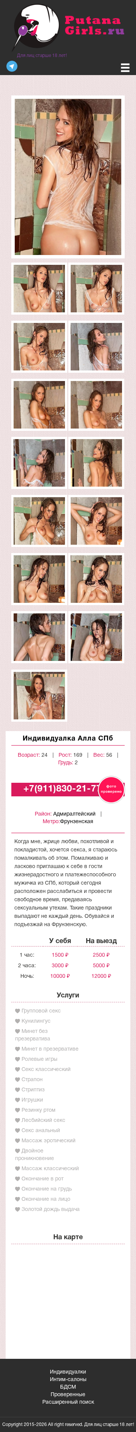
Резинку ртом (39, 1110)
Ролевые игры (39, 1059)
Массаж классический (50, 1168)
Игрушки (32, 1100)
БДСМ (68, 1387)
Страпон (32, 1079)
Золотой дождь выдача (51, 1209)
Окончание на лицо (46, 1199)
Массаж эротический (49, 1141)
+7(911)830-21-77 (62, 789)
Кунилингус (36, 1021)
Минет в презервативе (50, 1049)
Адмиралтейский (74, 814)
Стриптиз (33, 1090)
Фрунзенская (76, 821)
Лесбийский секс (43, 1120)
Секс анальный (41, 1130)
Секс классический (46, 1069)
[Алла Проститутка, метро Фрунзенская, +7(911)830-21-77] (68, 177)
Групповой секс (41, 1011)
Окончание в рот (42, 1179)
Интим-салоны (68, 1379)
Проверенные (68, 1394)
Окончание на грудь (47, 1189)
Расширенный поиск (68, 1402)
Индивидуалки (68, 1372)
